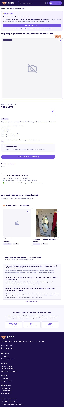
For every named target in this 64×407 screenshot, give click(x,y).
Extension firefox (6, 391)
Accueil (3, 8)
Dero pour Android (6, 381)
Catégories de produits (8, 359)
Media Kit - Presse (6, 366)
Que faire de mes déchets (33, 183)
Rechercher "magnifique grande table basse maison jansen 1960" (33, 29)
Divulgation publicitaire (8, 401)
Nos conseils (5, 356)
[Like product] (60, 40)
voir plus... (4, 141)
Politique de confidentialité (9, 399)
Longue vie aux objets (29, 180)
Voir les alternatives (31, 25)
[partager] (53, 111)
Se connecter (57, 3)
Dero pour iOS (5, 378)
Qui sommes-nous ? (7, 345)
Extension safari (6, 393)
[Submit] (46, 3)
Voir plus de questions (32, 301)
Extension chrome (6, 388)
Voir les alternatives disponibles (27, 157)
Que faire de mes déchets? (9, 371)
